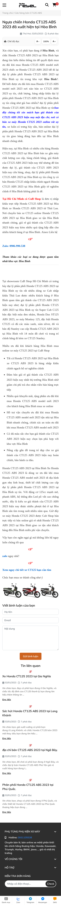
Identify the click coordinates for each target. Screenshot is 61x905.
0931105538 (25, 837)
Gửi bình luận (30, 656)
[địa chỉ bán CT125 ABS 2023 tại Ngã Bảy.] (30, 745)
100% (46, 41)
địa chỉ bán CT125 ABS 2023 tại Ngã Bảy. (30, 750)
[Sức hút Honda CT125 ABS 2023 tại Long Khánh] (30, 706)
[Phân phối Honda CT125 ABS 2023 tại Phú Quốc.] (30, 780)
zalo (4, 556)
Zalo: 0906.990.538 (13, 245)
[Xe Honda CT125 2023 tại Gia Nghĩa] (30, 671)
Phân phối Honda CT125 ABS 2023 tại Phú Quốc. (27, 787)
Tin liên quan (30, 666)
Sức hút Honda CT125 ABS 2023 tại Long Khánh (29, 713)
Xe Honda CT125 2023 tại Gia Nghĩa (26, 676)
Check (50, 883)
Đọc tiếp (6, 699)
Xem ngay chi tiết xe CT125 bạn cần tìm (26, 569)
